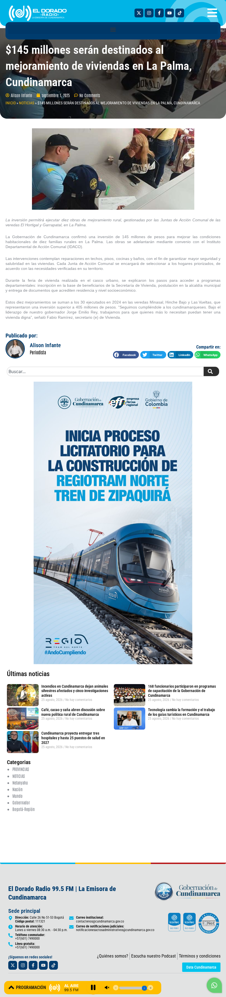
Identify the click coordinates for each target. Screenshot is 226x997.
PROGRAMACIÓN (31, 987)
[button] (113, 29)
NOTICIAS (26, 103)
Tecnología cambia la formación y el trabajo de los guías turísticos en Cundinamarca (181, 712)
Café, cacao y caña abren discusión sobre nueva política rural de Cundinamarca (73, 712)
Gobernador (21, 802)
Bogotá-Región (23, 809)
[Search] (211, 371)
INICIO (11, 103)
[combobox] (105, 371)
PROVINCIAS (20, 769)
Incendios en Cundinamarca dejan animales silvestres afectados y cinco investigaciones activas (74, 691)
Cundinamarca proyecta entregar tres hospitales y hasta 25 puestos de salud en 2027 (73, 738)
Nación (17, 789)
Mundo (17, 795)
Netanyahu (20, 782)
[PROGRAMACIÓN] (11, 987)
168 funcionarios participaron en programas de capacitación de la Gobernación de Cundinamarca (182, 691)
